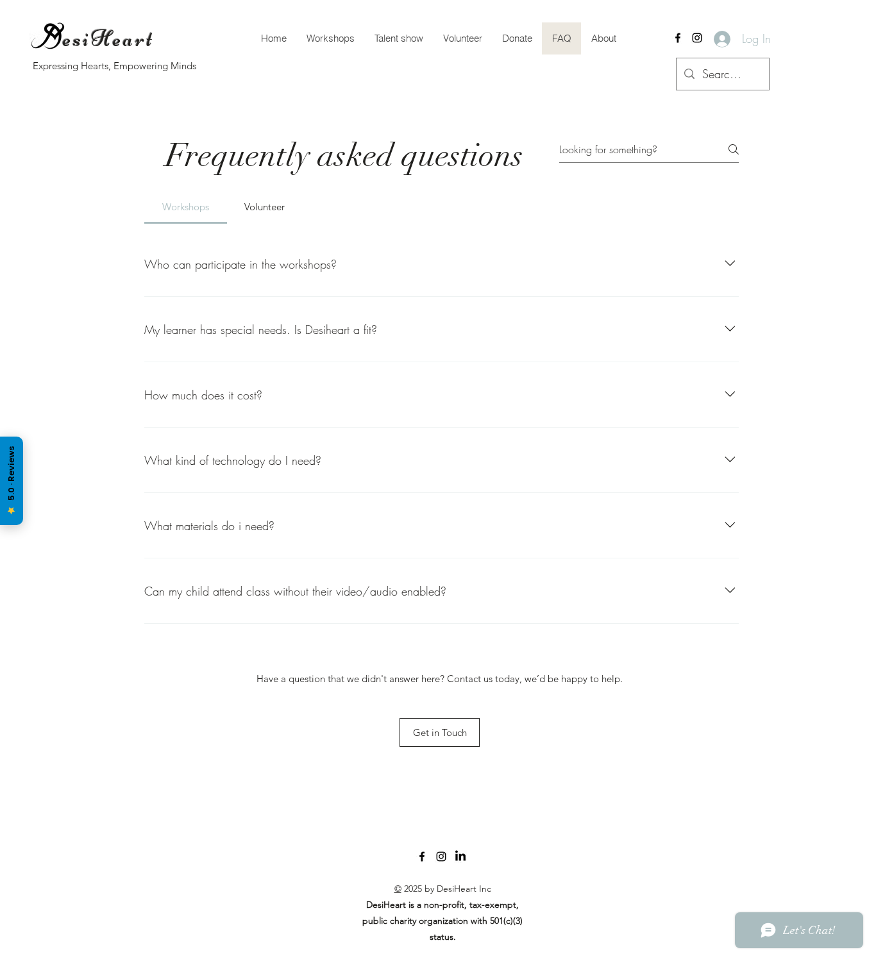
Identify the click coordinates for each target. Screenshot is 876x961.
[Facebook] (677, 37)
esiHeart (109, 39)
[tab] (185, 207)
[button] (462, 38)
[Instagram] (697, 37)
